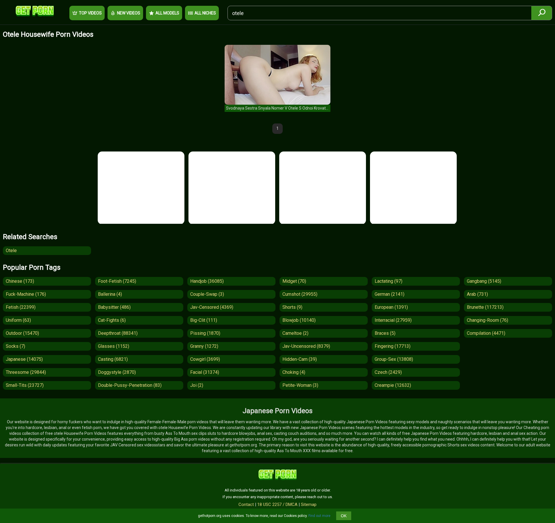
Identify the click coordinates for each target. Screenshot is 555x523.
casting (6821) (113, 359)
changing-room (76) (487, 320)
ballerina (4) (110, 294)
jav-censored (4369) (211, 307)
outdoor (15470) (22, 333)
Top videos (90, 13)
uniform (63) (18, 320)
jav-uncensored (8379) (306, 346)
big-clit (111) (203, 320)
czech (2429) (388, 372)
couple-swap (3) (207, 294)
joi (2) (196, 385)
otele (11, 250)
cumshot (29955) (299, 294)
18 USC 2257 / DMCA (277, 504)
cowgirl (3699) (205, 359)
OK (344, 515)
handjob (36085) (207, 281)
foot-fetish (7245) (117, 281)
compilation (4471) (486, 333)
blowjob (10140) (299, 320)
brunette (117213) (485, 307)
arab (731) (477, 294)
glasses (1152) (113, 346)
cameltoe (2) (295, 333)
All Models (167, 13)
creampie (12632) (393, 385)
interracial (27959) (393, 320)
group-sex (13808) (394, 359)
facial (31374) (204, 372)
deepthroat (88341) (118, 333)
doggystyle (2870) (117, 372)
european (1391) (391, 307)
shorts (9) (292, 307)
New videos (128, 13)
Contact (246, 504)
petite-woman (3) (300, 385)
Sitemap (309, 504)
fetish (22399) (21, 307)
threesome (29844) (26, 372)
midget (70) (294, 281)
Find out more (319, 516)
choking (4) (293, 372)
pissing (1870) (205, 333)
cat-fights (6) (112, 320)
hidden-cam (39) (299, 359)
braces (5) (385, 333)
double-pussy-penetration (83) (130, 385)
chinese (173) (20, 281)
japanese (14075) (24, 359)
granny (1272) (204, 346)
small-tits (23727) (25, 385)
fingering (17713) (392, 346)
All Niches (205, 13)
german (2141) (389, 294)
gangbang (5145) (484, 281)
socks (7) (15, 346)
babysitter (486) (114, 307)
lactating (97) (388, 281)
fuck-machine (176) (26, 294)
